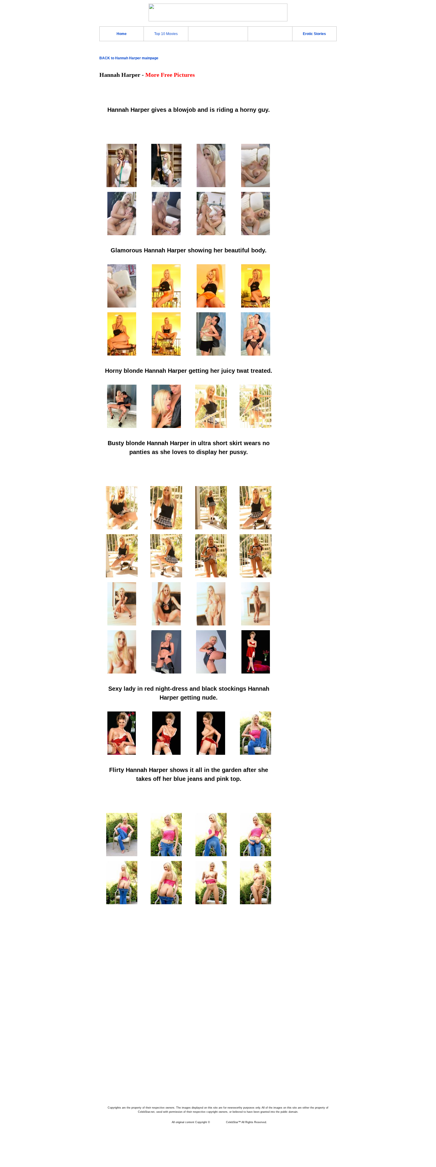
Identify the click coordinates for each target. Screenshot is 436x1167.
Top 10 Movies (166, 34)
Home (122, 34)
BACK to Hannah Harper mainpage (128, 58)
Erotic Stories (314, 34)
